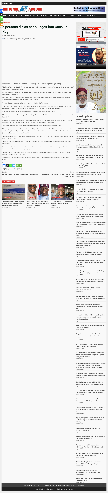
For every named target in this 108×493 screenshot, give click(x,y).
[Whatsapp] (10, 165)
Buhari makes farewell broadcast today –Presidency (20, 173)
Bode (5, 35)
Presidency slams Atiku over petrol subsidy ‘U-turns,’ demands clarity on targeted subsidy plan (91, 409)
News (71, 15)
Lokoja (15, 169)
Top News (11, 15)
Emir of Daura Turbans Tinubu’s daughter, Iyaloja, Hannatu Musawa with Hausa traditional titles (90, 233)
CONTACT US (38, 485)
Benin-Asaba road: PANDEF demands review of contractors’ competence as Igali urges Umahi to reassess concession (90, 243)
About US (30, 485)
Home (4, 15)
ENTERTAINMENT (54, 15)
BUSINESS (19, 15)
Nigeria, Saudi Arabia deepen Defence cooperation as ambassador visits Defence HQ (89, 306)
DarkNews (60, 489)
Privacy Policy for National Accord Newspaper (70, 485)
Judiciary (35, 15)
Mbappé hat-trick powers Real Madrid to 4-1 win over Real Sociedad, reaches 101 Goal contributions (90, 336)
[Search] (103, 15)
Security (79, 15)
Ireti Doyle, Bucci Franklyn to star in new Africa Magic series (58, 174)
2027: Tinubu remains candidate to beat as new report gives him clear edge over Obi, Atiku (37, 192)
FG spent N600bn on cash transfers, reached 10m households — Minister (62, 192)
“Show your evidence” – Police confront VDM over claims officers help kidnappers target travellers (90, 262)
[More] (1, 24)
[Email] (20, 165)
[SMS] (17, 165)
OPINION (43, 15)
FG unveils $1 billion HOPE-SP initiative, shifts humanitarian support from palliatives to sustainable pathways (90, 317)
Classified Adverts (49, 485)
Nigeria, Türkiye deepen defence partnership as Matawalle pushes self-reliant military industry (90, 420)
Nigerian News (6, 22)
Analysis (27, 15)
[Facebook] (4, 165)
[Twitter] (13, 165)
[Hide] (0, 28)
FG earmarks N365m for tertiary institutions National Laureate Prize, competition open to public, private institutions (90, 355)
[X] (7, 165)
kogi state (9, 169)
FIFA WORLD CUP (88, 15)
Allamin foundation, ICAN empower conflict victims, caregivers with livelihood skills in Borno (13, 192)
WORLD (65, 15)
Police (19, 169)
